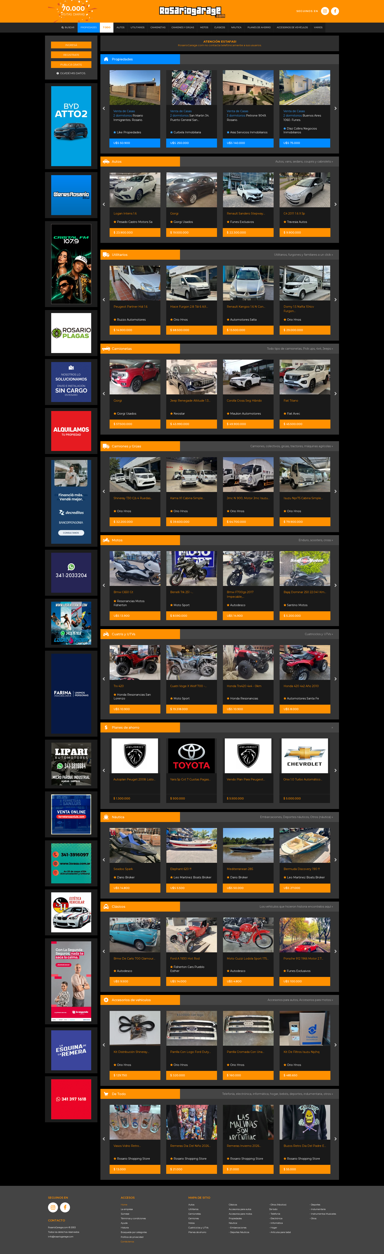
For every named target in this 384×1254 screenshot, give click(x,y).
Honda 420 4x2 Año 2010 (187, 686)
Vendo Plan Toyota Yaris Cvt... (304, 779)
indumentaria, (314, 1094)
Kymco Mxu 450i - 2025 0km (303, 686)
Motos (191, 1223)
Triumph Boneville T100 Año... (304, 592)
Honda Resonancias (130, 698)
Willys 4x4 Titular (295, 958)
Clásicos (233, 1204)
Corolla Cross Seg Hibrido (130, 400)
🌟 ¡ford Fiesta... (237, 213)
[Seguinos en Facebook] (335, 11)
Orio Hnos (180, 319)
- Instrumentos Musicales (323, 1213)
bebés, (285, 1094)
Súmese (125, 1213)
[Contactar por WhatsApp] (71, 195)
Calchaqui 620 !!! (295, 869)
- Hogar (273, 1227)
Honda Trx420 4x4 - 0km (130, 686)
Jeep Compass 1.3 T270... (244, 400)
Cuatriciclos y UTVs (198, 1227)
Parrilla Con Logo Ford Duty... (134, 1052)
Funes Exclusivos (128, 222)
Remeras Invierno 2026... (187, 1146)
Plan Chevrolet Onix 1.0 (243, 779)
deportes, (297, 1094)
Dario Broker (182, 877)
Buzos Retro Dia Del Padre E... (248, 1146)
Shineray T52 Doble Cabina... (302, 498)
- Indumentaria (318, 1209)
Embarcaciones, (271, 817)
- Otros (313, 1218)
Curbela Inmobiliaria (130, 132)
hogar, (275, 1094)
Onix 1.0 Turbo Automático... (189, 779)
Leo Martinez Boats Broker (135, 877)
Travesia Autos (183, 222)
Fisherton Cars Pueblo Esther (131, 969)
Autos (191, 1204)
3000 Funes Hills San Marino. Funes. (304, 115)
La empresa (127, 1209)
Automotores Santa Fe (189, 698)
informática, (261, 1094)
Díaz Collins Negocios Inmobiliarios (243, 130)
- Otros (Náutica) (277, 1204)
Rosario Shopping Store (133, 1158)
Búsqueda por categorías (134, 1232)
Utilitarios (193, 1209)
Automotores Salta (129, 319)
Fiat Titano (177, 400)
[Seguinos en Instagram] (325, 11)
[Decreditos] (71, 501)
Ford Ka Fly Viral (294, 213)
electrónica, (244, 1094)
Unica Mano (291, 306)
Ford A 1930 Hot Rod (128, 958)
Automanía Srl (296, 413)
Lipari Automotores (300, 605)
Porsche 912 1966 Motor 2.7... (247, 958)
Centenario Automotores (247, 222)
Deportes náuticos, (296, 817)
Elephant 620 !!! (124, 869)
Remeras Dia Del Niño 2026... (134, 1146)
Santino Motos (183, 605)
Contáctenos (127, 1241)
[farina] (71, 693)
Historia (125, 1227)
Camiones (193, 1218)
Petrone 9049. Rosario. (190, 115)
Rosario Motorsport (243, 319)
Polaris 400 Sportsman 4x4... (246, 686)
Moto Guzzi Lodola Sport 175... (191, 958)
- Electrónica (275, 1218)
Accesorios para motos (315, 1000)
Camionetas (194, 1213)
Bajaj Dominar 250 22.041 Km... (191, 592)
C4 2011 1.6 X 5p (181, 213)
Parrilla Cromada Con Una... (189, 1052)
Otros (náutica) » (321, 817)
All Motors (293, 319)
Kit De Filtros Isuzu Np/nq (245, 1052)
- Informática (276, 1223)
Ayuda (124, 1223)
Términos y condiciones (133, 1218)
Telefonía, (229, 1094)
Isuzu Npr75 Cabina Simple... (189, 498)
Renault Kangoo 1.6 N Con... (132, 306)
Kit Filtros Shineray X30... (300, 1052)
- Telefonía (274, 1213)
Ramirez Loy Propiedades (304, 132)
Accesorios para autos (240, 1209)
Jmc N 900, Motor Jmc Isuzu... (134, 498)
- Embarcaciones (237, 1227)
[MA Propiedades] (71, 1099)
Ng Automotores (298, 222)
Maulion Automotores (131, 413)
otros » (328, 1094)
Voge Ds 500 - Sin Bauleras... (246, 592)
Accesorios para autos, (283, 1000)
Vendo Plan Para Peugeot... (133, 779)
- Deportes (315, 1204)
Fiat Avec (180, 413)
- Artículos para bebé (280, 1232)
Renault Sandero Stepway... (132, 213)
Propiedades (235, 1218)
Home (124, 1204)
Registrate (71, 54)
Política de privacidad (132, 1237)
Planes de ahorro (197, 1232)
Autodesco (124, 605)
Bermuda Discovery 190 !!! (245, 869)
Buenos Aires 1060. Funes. (245, 115)
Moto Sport (237, 605)
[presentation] (103, 108)
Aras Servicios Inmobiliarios (192, 132)
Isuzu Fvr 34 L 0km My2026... (247, 498)
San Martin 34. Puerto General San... (133, 115)
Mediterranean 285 (183, 869)
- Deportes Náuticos (239, 1232)
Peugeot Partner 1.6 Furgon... (247, 306)
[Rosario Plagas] (71, 332)
